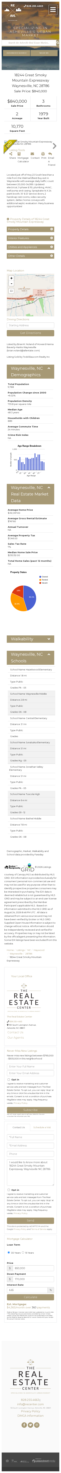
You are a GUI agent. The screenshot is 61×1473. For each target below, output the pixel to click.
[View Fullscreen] (11, 290)
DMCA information (30, 1415)
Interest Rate (15, 1284)
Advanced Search (17, 53)
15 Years (29, 1252)
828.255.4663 (34, 6)
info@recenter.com (30, 1404)
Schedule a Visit (42, 1127)
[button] (57, 43)
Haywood (39, 950)
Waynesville (16, 953)
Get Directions (30, 333)
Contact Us (15, 1032)
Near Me (44, 53)
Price (10, 1263)
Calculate (30, 1297)
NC (29, 950)
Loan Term (13, 1244)
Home (10, 950)
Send (30, 1220)
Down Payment (16, 1274)
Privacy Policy (20, 1103)
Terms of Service (38, 1229)
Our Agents (15, 1037)
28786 (28, 953)
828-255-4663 (15, 1021)
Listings (21, 950)
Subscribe (30, 1110)
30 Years (16, 1252)
